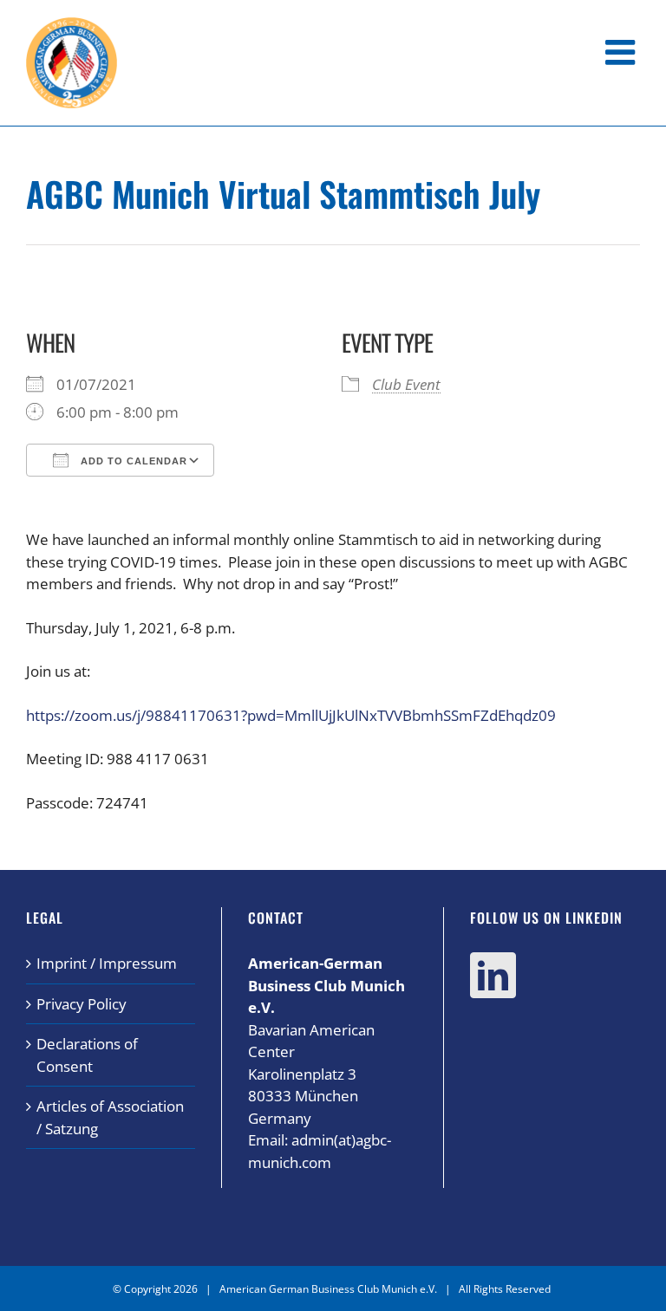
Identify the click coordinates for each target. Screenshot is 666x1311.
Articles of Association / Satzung (110, 1117)
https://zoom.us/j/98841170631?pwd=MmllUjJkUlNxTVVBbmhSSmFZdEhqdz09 (291, 715)
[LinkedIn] (493, 975)
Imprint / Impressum (106, 963)
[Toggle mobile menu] (622, 52)
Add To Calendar (132, 461)
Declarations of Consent (87, 1055)
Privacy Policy (81, 1004)
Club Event (406, 384)
